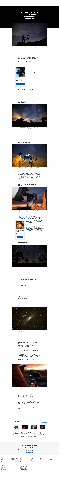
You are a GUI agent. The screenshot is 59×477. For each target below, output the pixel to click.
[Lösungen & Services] (33, 2)
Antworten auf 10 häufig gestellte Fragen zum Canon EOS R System (16, 433)
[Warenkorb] (57, 1)
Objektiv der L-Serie (35, 221)
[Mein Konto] (55, 1)
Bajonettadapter (28, 228)
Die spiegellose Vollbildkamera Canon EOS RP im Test (42, 433)
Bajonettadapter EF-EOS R (25, 218)
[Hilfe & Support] (37, 2)
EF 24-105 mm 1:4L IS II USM (38, 227)
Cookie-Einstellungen (40, 472)
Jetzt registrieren (29, 452)
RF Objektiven (38, 217)
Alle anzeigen (44, 422)
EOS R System (26, 174)
